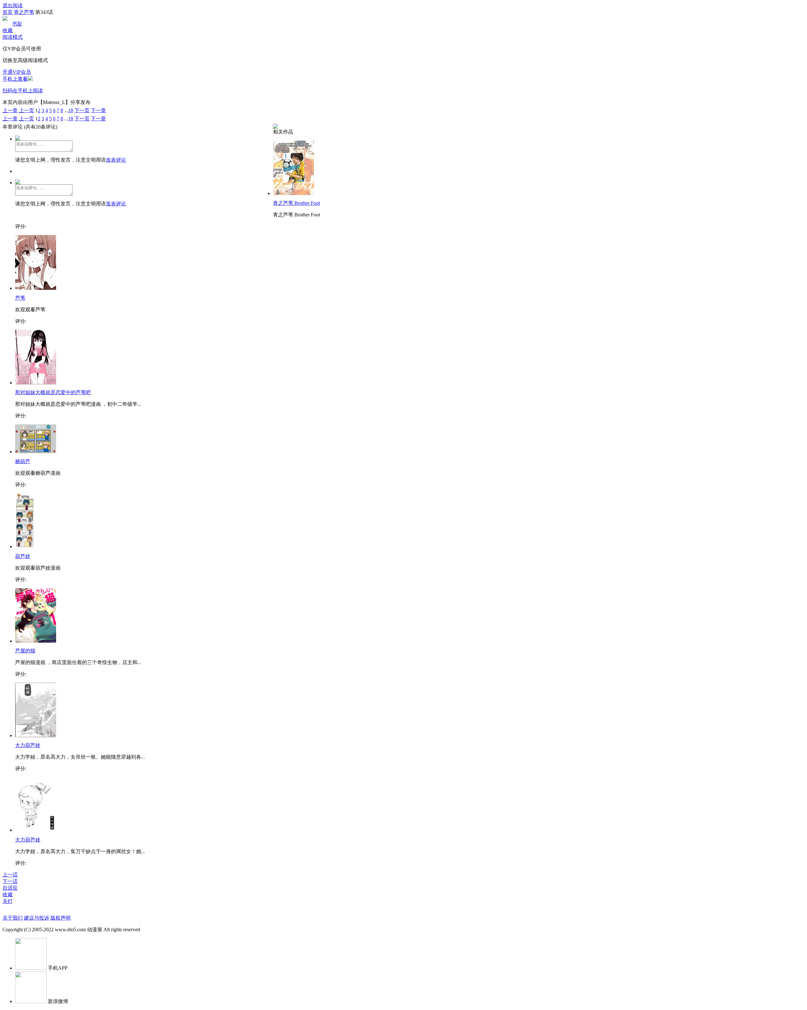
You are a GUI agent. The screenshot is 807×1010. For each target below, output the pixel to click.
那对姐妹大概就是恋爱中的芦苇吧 (53, 392)
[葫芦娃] (25, 546)
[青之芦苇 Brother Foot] (293, 193)
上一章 (10, 110)
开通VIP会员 (17, 72)
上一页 (26, 110)
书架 (17, 23)
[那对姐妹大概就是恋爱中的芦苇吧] (35, 382)
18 (70, 110)
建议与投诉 (36, 918)
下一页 (82, 110)
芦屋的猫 (25, 650)
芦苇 (20, 298)
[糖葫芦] (35, 451)
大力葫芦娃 (27, 745)
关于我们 (13, 918)
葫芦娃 (22, 556)
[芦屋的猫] (35, 641)
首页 (8, 12)
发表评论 (116, 160)
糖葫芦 (22, 461)
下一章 (98, 110)
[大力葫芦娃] (35, 735)
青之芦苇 (24, 12)
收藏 (8, 30)
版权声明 (60, 918)
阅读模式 (13, 37)
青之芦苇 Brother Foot (296, 203)
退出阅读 (13, 5)
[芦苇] (35, 288)
